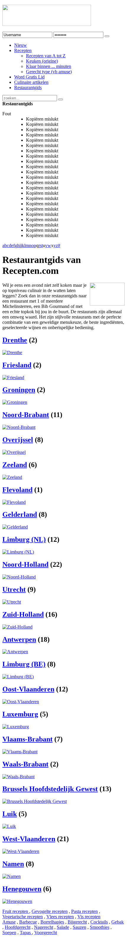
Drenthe (14, 340)
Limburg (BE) (23, 664)
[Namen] (11, 876)
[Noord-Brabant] (18, 427)
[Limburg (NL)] (18, 551)
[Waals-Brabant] (18, 776)
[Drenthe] (12, 352)
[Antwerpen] (15, 651)
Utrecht (14, 589)
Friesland (16, 365)
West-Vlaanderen (28, 839)
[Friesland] (13, 377)
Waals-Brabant (25, 764)
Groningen (18, 390)
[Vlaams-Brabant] (20, 751)
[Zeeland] (12, 477)
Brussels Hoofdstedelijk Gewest (50, 789)
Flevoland (17, 490)
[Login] (107, 36)
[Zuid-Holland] (17, 626)
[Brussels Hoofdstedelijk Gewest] (34, 801)
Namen (13, 864)
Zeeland (14, 465)
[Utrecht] (11, 601)
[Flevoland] (14, 502)
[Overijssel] (14, 452)
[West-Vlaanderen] (20, 851)
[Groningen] (14, 402)
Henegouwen (21, 889)
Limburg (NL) (24, 539)
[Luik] (9, 826)
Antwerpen (19, 639)
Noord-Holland (25, 564)
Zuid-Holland (23, 614)
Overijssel (17, 440)
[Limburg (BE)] (18, 676)
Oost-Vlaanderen (28, 689)
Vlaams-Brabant (27, 739)
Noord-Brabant (25, 415)
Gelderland (19, 514)
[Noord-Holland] (19, 576)
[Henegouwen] (17, 901)
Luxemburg (20, 714)
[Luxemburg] (15, 726)
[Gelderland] (15, 526)
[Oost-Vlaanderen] (20, 701)
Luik (9, 814)
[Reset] (60, 99)
